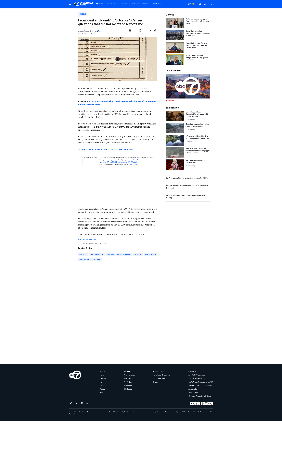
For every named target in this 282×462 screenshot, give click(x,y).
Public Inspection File (156, 411)
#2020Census (140, 159)
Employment (193, 392)
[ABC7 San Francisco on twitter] (76, 403)
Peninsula (145, 4)
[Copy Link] (155, 30)
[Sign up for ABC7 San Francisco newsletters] (87, 403)
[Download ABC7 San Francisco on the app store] (195, 403)
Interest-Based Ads (142, 411)
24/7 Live (99, 4)
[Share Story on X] (135, 30)
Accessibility (193, 389)
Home (102, 375)
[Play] (188, 86)
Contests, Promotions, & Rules (199, 396)
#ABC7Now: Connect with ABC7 (200, 382)
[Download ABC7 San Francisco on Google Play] (207, 403)
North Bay (156, 4)
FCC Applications (169, 411)
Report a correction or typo (87, 239)
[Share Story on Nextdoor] (145, 30)
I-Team (155, 382)
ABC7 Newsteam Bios (196, 378)
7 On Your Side (159, 378)
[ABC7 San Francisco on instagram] (82, 403)
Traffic (102, 382)
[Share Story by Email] (150, 30)
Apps (101, 392)
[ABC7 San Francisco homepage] (83, 4)
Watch (102, 385)
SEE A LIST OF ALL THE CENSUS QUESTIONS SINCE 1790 (105, 149)
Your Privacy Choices (85, 411)
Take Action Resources (161, 375)
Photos (102, 389)
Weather (103, 378)
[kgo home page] (75, 375)
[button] (70, 4)
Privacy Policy (73, 411)
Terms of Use (131, 411)
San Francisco (112, 4)
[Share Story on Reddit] (140, 30)
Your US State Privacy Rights (117, 411)
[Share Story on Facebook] (130, 30)
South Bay (134, 4)
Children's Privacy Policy (100, 411)
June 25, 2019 (133, 164)
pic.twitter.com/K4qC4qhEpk (127, 162)
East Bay (124, 4)
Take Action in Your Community (200, 385)
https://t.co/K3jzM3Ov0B (108, 162)
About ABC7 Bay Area (196, 375)
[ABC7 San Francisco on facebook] (71, 403)
